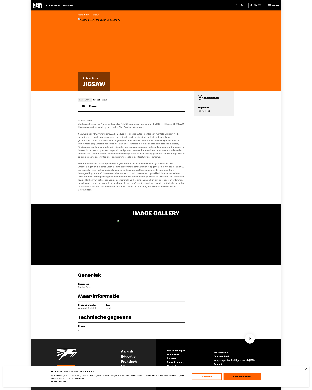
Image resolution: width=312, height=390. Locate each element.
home (80, 14)
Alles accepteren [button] (242, 376)
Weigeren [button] (206, 376)
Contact (218, 364)
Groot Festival (100, 99)
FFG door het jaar (176, 350)
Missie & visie (221, 352)
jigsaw (96, 14)
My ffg (257, 5)
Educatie (128, 356)
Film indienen (174, 365)
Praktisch (129, 361)
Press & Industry (176, 362)
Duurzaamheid (221, 356)
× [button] (306, 369)
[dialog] (156, 376)
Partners (171, 358)
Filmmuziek (173, 354)
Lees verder (79, 378)
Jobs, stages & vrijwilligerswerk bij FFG (234, 360)
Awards (127, 351)
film (88, 14)
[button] (119, 382)
